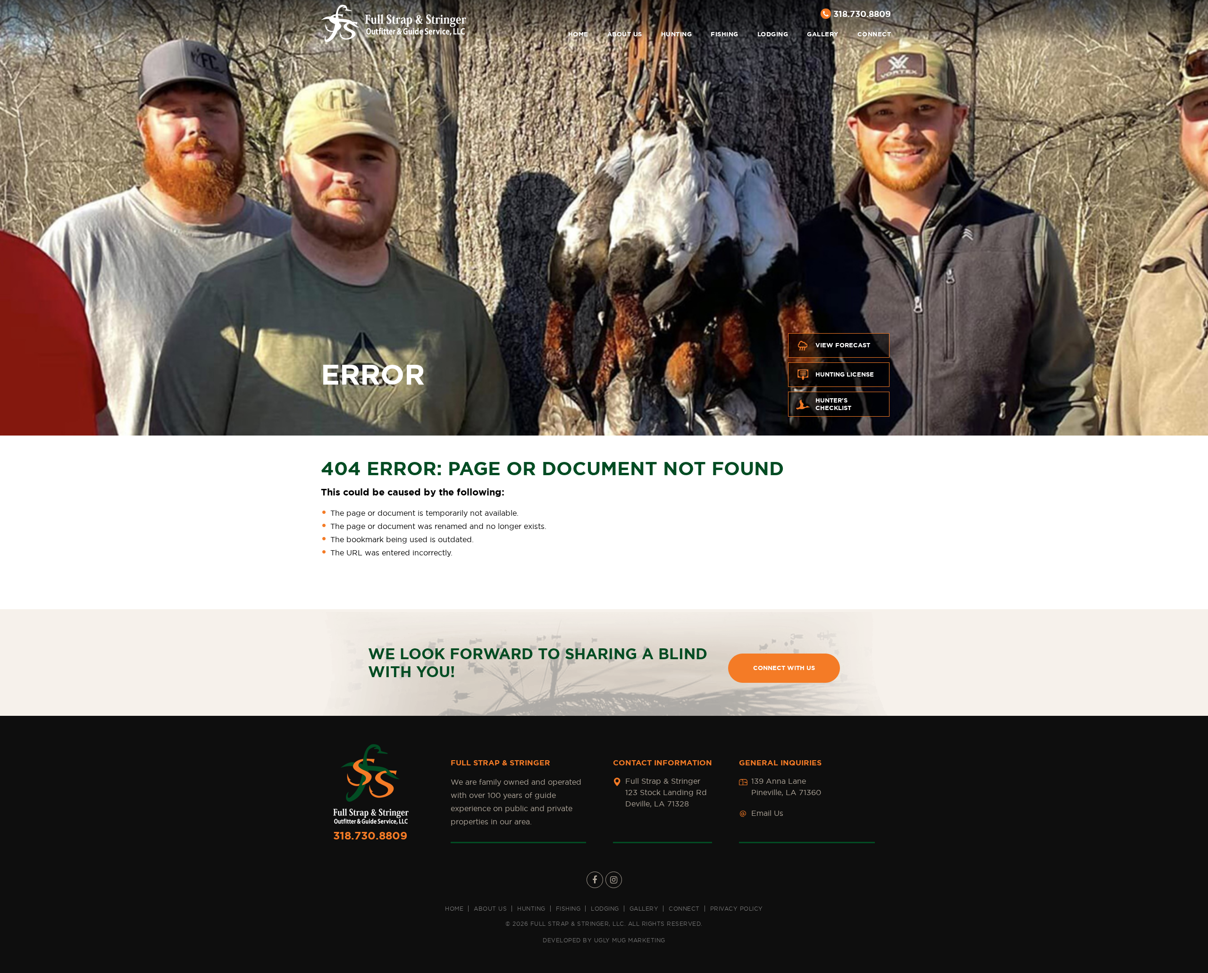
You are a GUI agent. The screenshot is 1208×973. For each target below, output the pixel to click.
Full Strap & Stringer (393, 23)
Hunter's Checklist (833, 404)
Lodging (773, 34)
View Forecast (842, 345)
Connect (874, 34)
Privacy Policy (736, 909)
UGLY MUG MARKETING (629, 940)
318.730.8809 (862, 13)
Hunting (676, 34)
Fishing (724, 34)
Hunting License (844, 374)
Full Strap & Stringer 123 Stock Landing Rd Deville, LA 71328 (666, 792)
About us (624, 34)
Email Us (767, 813)
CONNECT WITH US (784, 667)
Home (578, 34)
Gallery (823, 34)
